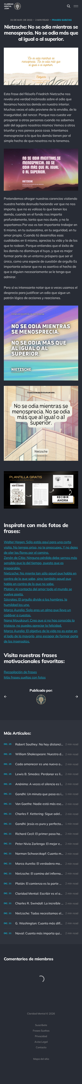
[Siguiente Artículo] (75, 696)
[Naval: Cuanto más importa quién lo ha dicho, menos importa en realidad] (41, 933)
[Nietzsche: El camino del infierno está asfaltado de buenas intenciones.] (41, 873)
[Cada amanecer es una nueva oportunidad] (41, 764)
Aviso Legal (41, 1041)
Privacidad (41, 1036)
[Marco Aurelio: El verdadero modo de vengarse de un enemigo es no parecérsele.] (41, 864)
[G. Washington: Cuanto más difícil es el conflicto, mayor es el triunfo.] (41, 923)
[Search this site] (69, 6)
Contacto (41, 1047)
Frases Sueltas (41, 1030)
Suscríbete (41, 1025)
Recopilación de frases (20, 672)
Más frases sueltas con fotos (25, 677)
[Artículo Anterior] (7, 696)
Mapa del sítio (41, 1058)
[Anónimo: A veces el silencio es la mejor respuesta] (41, 784)
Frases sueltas (62, 19)
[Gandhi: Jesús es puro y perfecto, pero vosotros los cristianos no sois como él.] (41, 824)
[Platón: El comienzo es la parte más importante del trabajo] (41, 883)
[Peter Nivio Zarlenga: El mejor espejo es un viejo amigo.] (41, 844)
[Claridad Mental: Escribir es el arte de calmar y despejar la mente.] (41, 893)
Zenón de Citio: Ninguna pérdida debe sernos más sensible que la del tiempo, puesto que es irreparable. (40, 563)
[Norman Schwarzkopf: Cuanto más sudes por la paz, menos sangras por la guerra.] (41, 854)
